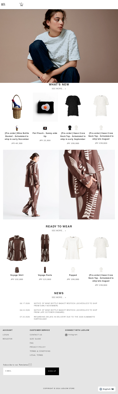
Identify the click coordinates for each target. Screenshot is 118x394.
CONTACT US (36, 335)
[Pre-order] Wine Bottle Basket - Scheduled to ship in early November (17, 136)
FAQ (31, 343)
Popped (73, 275)
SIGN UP (52, 371)
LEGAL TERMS (36, 355)
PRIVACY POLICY (38, 347)
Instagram (72, 335)
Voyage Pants (45, 275)
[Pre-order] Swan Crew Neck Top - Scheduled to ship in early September (73, 136)
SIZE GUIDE (35, 339)
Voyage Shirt (17, 275)
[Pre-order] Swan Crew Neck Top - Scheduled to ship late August (101, 136)
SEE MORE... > (59, 89)
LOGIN (6, 335)
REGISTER (7, 339)
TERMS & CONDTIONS (40, 351)
